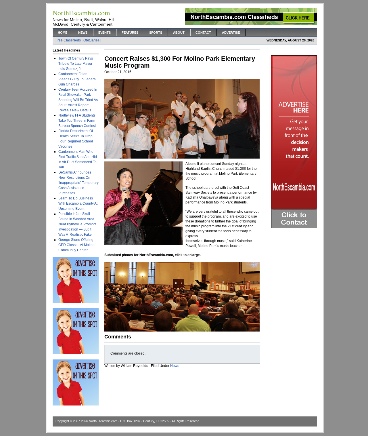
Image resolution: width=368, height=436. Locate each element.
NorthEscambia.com (103, 421)
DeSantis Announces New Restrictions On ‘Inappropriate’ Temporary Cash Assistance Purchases (78, 182)
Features (130, 32)
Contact (203, 32)
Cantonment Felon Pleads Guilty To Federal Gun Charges (77, 79)
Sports (155, 32)
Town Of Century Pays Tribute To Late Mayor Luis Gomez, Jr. (75, 63)
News (82, 32)
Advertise (231, 32)
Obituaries (91, 40)
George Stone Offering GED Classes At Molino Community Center (76, 245)
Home (62, 32)
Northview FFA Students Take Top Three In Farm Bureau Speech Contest (77, 120)
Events (104, 32)
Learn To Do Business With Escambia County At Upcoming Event (77, 203)
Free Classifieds (68, 40)
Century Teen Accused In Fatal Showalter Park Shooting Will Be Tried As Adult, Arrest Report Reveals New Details (78, 99)
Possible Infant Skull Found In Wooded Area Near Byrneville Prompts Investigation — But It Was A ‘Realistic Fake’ (77, 224)
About (179, 32)
